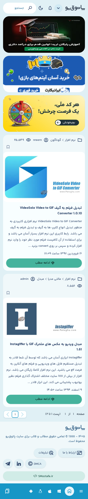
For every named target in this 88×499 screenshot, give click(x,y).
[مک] (50, 491)
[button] (15, 414)
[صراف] (44, 113)
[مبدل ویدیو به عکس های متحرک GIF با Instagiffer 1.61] (44, 318)
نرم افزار (70, 140)
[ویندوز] (59, 491)
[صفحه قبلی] (22, 414)
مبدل (40, 279)
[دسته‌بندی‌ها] (58, 8)
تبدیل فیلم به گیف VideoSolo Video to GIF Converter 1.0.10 (51, 210)
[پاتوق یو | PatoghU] (75, 8)
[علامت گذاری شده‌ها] (7, 491)
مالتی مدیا (54, 279)
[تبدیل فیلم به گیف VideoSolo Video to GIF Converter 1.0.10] (44, 177)
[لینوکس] (40, 491)
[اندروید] (31, 491)
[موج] (44, 34)
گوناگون (55, 140)
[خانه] (69, 491)
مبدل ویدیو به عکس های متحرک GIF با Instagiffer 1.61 (46, 347)
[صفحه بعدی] (8, 414)
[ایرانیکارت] (44, 74)
